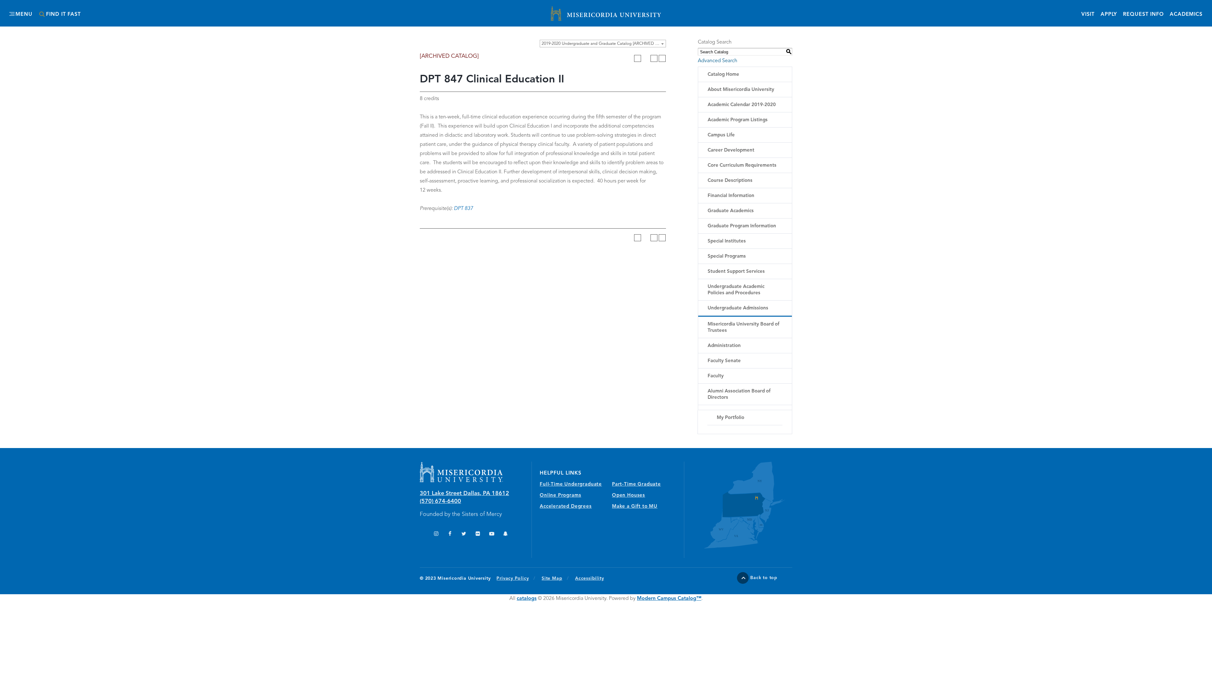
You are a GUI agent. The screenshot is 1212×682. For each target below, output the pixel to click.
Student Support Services (736, 271)
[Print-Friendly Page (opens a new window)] (654, 58)
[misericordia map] (738, 505)
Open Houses (628, 495)
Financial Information (731, 196)
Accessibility (589, 578)
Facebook (449, 534)
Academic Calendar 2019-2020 (742, 105)
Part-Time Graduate (636, 484)
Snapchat (505, 534)
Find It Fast (63, 14)
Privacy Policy (515, 578)
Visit (1087, 14)
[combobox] (603, 43)
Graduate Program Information (742, 226)
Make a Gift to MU (634, 506)
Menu (23, 14)
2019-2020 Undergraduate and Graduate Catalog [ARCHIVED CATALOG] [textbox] (604, 44)
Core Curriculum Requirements (742, 165)
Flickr (477, 534)
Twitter (463, 534)
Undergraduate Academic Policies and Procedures (736, 290)
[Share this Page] (645, 58)
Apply (1109, 14)
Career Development (731, 150)
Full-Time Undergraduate (571, 484)
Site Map (552, 578)
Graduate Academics (731, 211)
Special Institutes (727, 241)
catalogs (527, 598)
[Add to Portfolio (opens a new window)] (637, 58)
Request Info (1143, 14)
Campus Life (721, 135)
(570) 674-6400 (440, 501)
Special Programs (727, 256)
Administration (724, 346)
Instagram (436, 534)
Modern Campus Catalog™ (669, 598)
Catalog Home (723, 74)
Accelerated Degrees (566, 506)
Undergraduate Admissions (738, 308)
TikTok (422, 534)
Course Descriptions (730, 180)
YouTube (491, 534)
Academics (1186, 14)
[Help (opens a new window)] (662, 58)
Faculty (716, 376)
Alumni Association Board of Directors (739, 394)
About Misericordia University (741, 89)
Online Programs (560, 495)
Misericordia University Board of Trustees (743, 327)
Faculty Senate (724, 361)
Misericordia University (577, 10)
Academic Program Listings (738, 120)
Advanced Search (717, 60)
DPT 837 (463, 208)
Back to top (763, 578)
